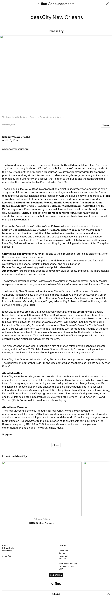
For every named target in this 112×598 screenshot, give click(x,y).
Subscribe (56, 305)
